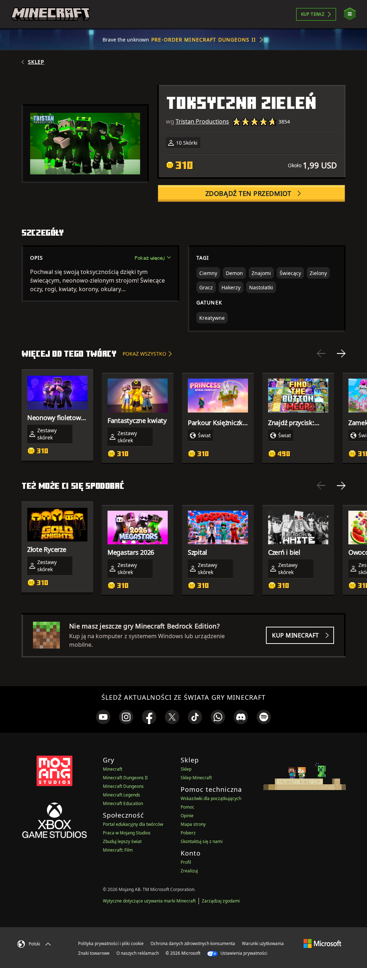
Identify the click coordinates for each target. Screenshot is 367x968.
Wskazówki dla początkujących (211, 798)
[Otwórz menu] (349, 14)
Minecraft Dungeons (123, 786)
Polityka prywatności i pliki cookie (111, 943)
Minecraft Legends (121, 795)
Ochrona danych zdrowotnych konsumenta (193, 943)
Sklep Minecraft (196, 778)
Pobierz (188, 833)
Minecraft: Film (118, 850)
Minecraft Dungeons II (125, 778)
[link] (103, 717)
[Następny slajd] (341, 353)
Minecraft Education (123, 803)
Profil (186, 862)
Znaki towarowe (94, 953)
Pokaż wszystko (144, 353)
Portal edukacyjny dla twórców (133, 824)
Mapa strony (193, 824)
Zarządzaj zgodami (221, 901)
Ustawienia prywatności (243, 953)
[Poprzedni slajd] (321, 353)
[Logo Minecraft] (50, 14)
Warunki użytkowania (263, 943)
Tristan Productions (202, 121)
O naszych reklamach (137, 953)
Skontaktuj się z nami (202, 841)
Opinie (187, 816)
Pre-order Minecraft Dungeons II (203, 39)
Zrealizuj (189, 871)
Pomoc (187, 807)
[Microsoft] (322, 943)
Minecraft (112, 769)
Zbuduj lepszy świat (122, 841)
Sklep (36, 62)
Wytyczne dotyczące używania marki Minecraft (149, 901)
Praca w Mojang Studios (127, 833)
